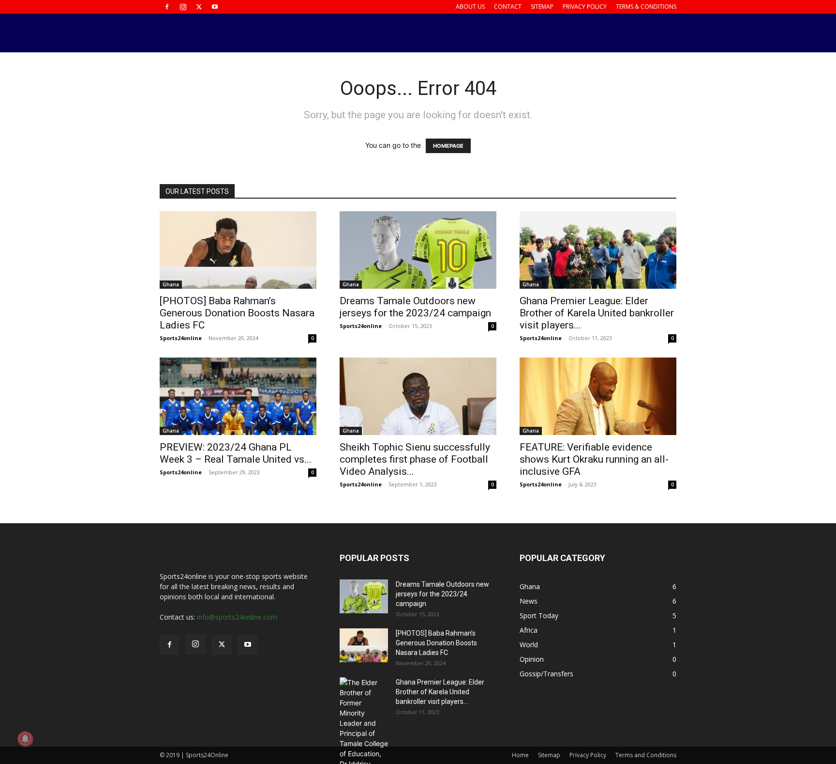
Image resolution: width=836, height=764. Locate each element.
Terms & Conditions (646, 6)
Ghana (171, 284)
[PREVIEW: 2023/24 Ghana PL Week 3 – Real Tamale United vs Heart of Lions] (238, 396)
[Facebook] (167, 7)
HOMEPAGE (448, 145)
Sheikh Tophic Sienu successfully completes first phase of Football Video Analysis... (415, 459)
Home (520, 755)
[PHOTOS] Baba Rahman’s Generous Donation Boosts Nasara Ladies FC (237, 313)
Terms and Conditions (645, 755)
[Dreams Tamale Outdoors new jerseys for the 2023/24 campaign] (418, 250)
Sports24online (181, 338)
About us (470, 6)
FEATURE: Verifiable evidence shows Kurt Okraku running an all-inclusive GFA (594, 459)
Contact (508, 6)
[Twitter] (199, 7)
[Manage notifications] (25, 739)
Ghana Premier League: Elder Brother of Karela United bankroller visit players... (597, 313)
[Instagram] (183, 7)
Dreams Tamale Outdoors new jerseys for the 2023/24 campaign (415, 307)
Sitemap (542, 6)
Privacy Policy (585, 6)
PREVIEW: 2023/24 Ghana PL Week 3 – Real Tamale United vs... (236, 453)
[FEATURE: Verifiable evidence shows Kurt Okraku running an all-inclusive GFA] (598, 396)
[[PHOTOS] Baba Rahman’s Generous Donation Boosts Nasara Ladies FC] (238, 250)
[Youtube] (215, 7)
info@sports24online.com (237, 617)
